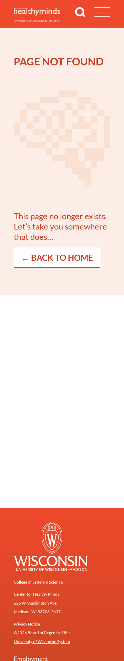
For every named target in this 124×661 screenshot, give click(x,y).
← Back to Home (57, 258)
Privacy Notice (27, 624)
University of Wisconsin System (42, 641)
